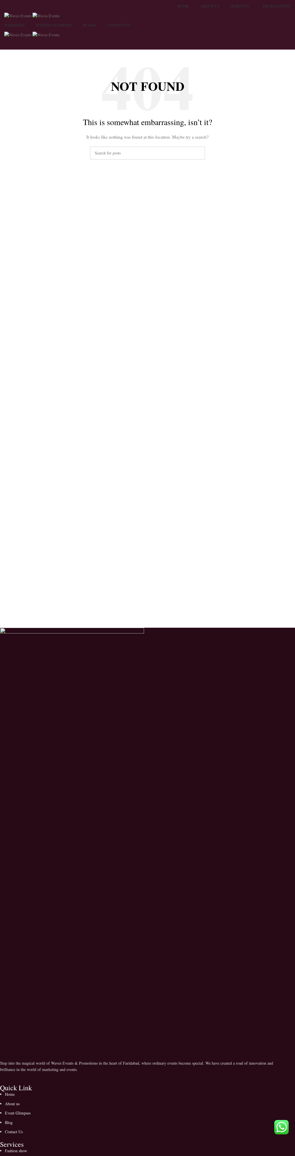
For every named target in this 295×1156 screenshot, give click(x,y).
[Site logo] (18, 15)
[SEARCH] (198, 153)
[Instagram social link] (34, 1078)
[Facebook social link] (6, 1078)
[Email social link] (20, 1078)
